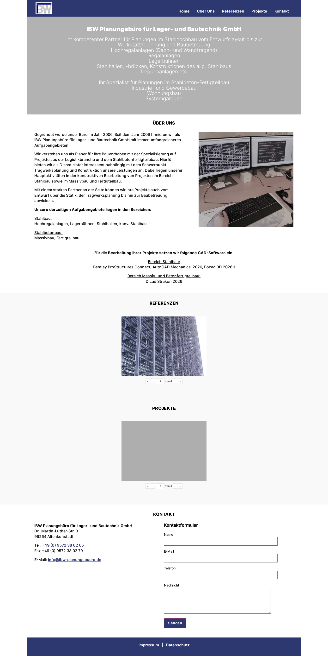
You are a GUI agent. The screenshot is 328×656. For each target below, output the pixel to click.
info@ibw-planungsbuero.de (74, 559)
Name (168, 534)
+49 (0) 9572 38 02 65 (63, 545)
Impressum (149, 645)
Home (184, 11)
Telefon (170, 568)
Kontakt (281, 11)
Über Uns (206, 11)
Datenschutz (178, 645)
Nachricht (171, 585)
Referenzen (233, 11)
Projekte (259, 11)
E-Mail (169, 551)
